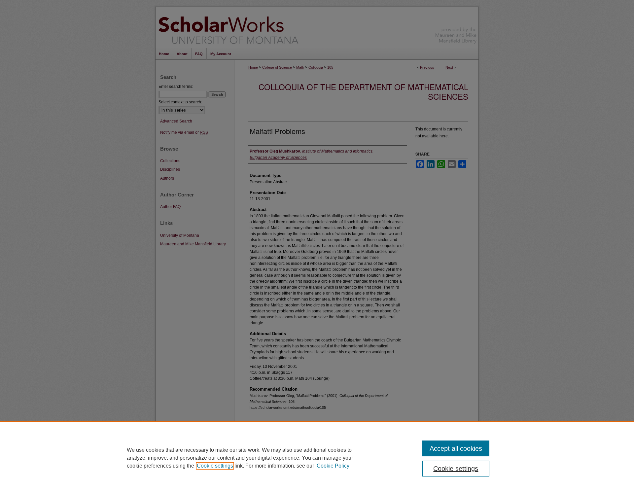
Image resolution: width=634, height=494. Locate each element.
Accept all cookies (456, 448)
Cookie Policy (333, 466)
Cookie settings (215, 466)
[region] (317, 457)
